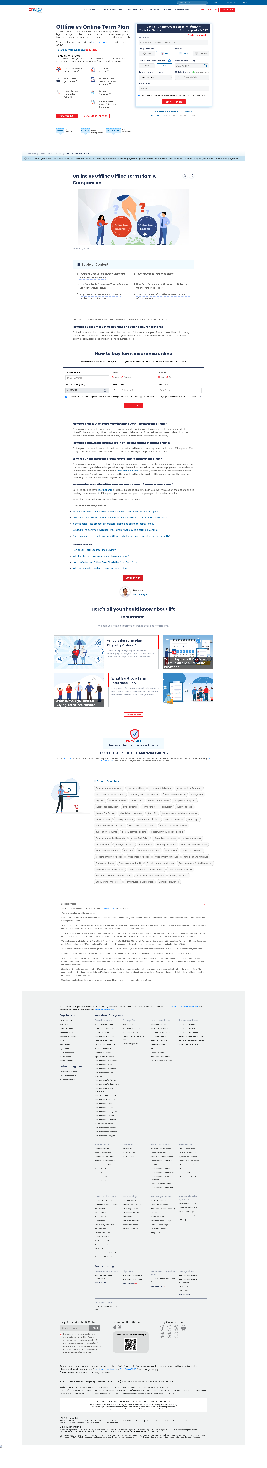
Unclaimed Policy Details (88, 1431)
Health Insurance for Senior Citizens (146, 869)
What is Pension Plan (103, 1153)
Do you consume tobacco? (153, 60)
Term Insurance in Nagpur (105, 1136)
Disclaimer (68, 903)
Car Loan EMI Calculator (104, 1257)
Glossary (116, 1437)
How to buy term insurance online (155, 273)
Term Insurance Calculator (109, 788)
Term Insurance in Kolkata (105, 1115)
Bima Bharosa (156, 1431)
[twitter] (176, 1328)
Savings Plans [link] (130, 1020)
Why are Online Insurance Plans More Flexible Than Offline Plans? (100, 296)
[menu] (239, 10)
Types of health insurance (161, 1183)
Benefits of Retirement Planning (191, 1036)
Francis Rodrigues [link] (140, 594)
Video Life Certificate (177, 1437)
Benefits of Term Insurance (105, 1052)
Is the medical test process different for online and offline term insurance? (113, 523)
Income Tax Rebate (130, 1225)
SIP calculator (100, 1221)
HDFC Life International (94, 1423)
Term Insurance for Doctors (105, 1128)
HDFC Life (67, 758)
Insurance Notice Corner (68, 1431)
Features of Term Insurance (105, 1095)
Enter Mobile (118, 384)
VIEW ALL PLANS (100, 1283)
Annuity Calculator (179, 875)
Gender (179, 48)
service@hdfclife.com (106, 1369)
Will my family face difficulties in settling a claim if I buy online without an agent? (116, 511)
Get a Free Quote (67, 116)
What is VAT (127, 1217)
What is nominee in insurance (190, 1169)
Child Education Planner (104, 1241)
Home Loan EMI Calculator (105, 1245)
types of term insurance (166, 856)
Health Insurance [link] (160, 1144)
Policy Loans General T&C (176, 1435)
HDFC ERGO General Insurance (133, 1421)
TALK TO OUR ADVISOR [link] (97, 116)
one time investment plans (173, 825)
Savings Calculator (125, 844)
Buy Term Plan (133, 577)
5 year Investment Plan (174, 794)
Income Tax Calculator (68, 1036)
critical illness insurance (107, 850)
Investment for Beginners (189, 788)
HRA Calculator (103, 819)
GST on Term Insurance (104, 1124)
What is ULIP (127, 1149)
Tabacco (162, 372)
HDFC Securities (75, 1421)
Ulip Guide (155, 1212)
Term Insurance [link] (103, 1020)
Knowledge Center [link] (161, 1196)
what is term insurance (131, 813)
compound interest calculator (157, 806)
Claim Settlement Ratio (104, 1040)
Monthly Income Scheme (132, 1028)
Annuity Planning (101, 1173)
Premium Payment (91, 1435)
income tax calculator (107, 806)
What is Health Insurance (161, 1149)
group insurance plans (185, 800)
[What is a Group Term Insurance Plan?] (188, 706)
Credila (62, 1423)
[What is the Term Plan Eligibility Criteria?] (79, 668)
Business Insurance (67, 1080)
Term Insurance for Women (160, 863)
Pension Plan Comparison (105, 1157)
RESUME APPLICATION (207, 10)
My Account (64, 1048)
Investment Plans (136, 788)
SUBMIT (94, 1328)
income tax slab (185, 806)
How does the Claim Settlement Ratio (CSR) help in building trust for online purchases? (120, 517)
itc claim (128, 850)
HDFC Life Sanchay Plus (188, 1275)
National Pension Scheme (105, 1161)
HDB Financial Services (154, 1421)
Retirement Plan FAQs (187, 1216)
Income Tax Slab (129, 1200)
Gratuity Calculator (166, 844)
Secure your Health (158, 1217)
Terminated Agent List (146, 1430)
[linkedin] (169, 1328)
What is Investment (158, 1024)
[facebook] (162, 1328)
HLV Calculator (100, 1217)
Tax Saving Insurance (159, 1204)
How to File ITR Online (131, 1221)
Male (117, 377)
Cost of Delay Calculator (104, 1225)
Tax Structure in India (131, 1212)
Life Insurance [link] (186, 1144)
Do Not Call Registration (68, 1430)
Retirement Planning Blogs (161, 1221)
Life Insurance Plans (112, 9)
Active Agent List (162, 1430)
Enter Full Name (73, 372)
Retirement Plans (66, 1032)
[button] (185, 175)
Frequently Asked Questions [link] (188, 1198)
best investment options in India (167, 831)
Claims (167, 9)
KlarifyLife (80, 1423)
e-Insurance (144, 1435)
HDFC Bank (63, 1421)
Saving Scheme (129, 1024)
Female (127, 377)
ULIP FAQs (183, 1220)
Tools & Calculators (132, 1435)
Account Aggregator (193, 1437)
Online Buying (118, 1435)
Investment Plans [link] (160, 1020)
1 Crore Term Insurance (165, 838)
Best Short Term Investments (110, 794)
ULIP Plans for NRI (129, 1157)
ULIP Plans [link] (128, 1144)
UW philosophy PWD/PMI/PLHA (71, 1437)
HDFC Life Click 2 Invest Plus (133, 1279)
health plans (137, 800)
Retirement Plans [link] (188, 1020)
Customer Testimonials (159, 1437)
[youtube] (183, 1328)
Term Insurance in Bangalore (106, 1111)
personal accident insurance (150, 875)
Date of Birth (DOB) (185, 60)
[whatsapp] (176, 1335)
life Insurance (145, 844)
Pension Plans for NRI (103, 1165)
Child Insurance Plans (68, 1072)
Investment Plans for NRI (160, 1056)
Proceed (133, 405)
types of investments (106, 831)
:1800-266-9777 (173, 115)
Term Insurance (90, 9)
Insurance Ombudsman (113, 1431)
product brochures (104, 1009)
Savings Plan (65, 1024)
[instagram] (162, 1335)
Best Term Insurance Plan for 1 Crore (113, 875)
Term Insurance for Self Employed (195, 863)
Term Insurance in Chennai (105, 1120)
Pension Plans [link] (102, 1144)
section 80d (171, 850)
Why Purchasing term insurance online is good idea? (101, 556)
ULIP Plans (64, 1040)
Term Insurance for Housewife (110, 838)
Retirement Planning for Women (191, 1040)
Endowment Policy (105, 863)
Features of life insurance (189, 1173)
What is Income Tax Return (133, 1204)
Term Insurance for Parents (105, 1080)
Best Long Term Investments (144, 794)
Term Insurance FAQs (187, 1204)
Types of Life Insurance (188, 1157)
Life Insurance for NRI (187, 1165)
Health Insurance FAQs (188, 1208)
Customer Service (183, 9)
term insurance (99, 42)
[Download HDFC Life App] (115, 1327)
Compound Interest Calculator (106, 1204)
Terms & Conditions (108, 1430)
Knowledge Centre (37, 153)
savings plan (197, 794)
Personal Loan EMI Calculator (106, 1253)
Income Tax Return (105, 813)
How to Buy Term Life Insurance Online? (94, 550)
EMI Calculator (100, 1249)
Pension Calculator (174, 819)
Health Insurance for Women (162, 1187)
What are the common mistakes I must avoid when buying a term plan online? (115, 530)
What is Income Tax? (131, 1229)
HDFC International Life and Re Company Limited (181, 1421)
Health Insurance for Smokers (162, 1172)
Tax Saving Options (130, 1208)
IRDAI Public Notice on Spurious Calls (183, 1430)
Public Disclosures (158, 1435)
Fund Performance (67, 1053)
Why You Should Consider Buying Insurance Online (100, 568)
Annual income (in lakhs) (151, 72)
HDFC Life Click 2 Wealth (132, 1275)
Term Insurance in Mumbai (105, 1103)
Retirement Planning (187, 1024)
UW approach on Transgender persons (98, 1437)
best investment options (134, 831)
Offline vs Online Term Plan (78, 153)
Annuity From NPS (124, 819)
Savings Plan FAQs (186, 1212)
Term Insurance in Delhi (104, 1107)
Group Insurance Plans (69, 1076)
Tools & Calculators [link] (105, 1196)
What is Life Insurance (187, 1153)
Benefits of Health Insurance (110, 869)
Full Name (144, 37)
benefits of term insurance (109, 856)
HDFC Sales (71, 1423)
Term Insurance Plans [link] (106, 1271)
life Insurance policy (191, 838)
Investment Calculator (161, 788)
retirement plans (117, 800)
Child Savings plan (130, 1044)
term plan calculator (128, 470)
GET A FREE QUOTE (174, 102)
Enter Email (144, 83)
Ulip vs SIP (152, 813)
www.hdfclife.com (110, 908)
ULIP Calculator (129, 1153)
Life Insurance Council (68, 1435)
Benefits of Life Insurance (196, 856)
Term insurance (66, 1020)
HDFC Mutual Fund (89, 1421)
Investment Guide (136, 9)
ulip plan (100, 800)
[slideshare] (169, 1335)
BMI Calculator (100, 1212)
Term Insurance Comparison (140, 881)
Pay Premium (65, 1044)
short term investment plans (110, 825)
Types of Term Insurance (104, 1056)
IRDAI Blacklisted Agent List (126, 1430)
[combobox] (74, 1328)
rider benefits (104, 490)
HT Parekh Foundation (111, 1423)
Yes (162, 377)
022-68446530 (128, 1369)
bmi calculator (130, 806)
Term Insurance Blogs (56, 153)
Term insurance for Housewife (106, 1060)
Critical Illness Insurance (160, 1153)
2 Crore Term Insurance (104, 1032)
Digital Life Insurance (169, 881)
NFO (152, 1048)
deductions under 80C (149, 850)
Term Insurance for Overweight (107, 1084)
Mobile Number (192, 72)
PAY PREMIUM (227, 10)
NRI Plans (154, 9)
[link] (26, 153)
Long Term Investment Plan (161, 1060)
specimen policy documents (183, 1006)
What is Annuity (101, 1169)
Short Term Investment (159, 1028)
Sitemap (190, 1435)
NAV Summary (105, 1435)
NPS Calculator (103, 844)
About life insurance (158, 1200)
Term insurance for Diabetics (106, 1132)
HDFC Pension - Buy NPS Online (109, 1421)
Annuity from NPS (101, 1177)
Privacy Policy (94, 1430)
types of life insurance (138, 856)
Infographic (155, 1233)
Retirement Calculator (149, 819)
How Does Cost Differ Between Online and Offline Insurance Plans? (102, 275)
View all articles (133, 714)
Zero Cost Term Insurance (194, 844)
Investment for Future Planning (163, 1208)
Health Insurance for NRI (180, 869)
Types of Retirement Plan (188, 1044)
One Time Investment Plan (161, 1032)
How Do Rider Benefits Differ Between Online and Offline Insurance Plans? (163, 296)
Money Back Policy (140, 838)
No (170, 377)
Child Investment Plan (159, 1036)
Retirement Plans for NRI (188, 1032)
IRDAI (101, 1431)
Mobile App (145, 1437)
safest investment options (142, 825)
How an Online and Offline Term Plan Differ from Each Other (105, 562)
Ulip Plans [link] (128, 1271)
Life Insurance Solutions (130, 1437)
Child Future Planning (159, 1229)
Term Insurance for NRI (130, 863)
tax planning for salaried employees (179, 813)
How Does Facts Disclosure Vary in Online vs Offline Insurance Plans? (103, 286)
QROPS (217, 2)
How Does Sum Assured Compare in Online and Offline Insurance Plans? (162, 286)
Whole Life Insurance (192, 850)
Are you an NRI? (147, 48)
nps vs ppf (193, 819)
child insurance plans (158, 800)
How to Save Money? (131, 1032)
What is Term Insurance (104, 1024)
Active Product (200, 1435)
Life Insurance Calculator (108, 881)
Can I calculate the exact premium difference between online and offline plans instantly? (121, 536)
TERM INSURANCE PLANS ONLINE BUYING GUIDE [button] (172, 111)
